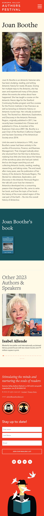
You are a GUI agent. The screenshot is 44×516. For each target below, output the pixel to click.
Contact (24, 392)
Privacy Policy (32, 392)
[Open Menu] (40, 6)
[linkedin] (25, 462)
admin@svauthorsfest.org (15, 397)
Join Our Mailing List (22, 451)
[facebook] (19, 462)
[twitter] (30, 462)
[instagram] (14, 462)
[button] (39, 328)
